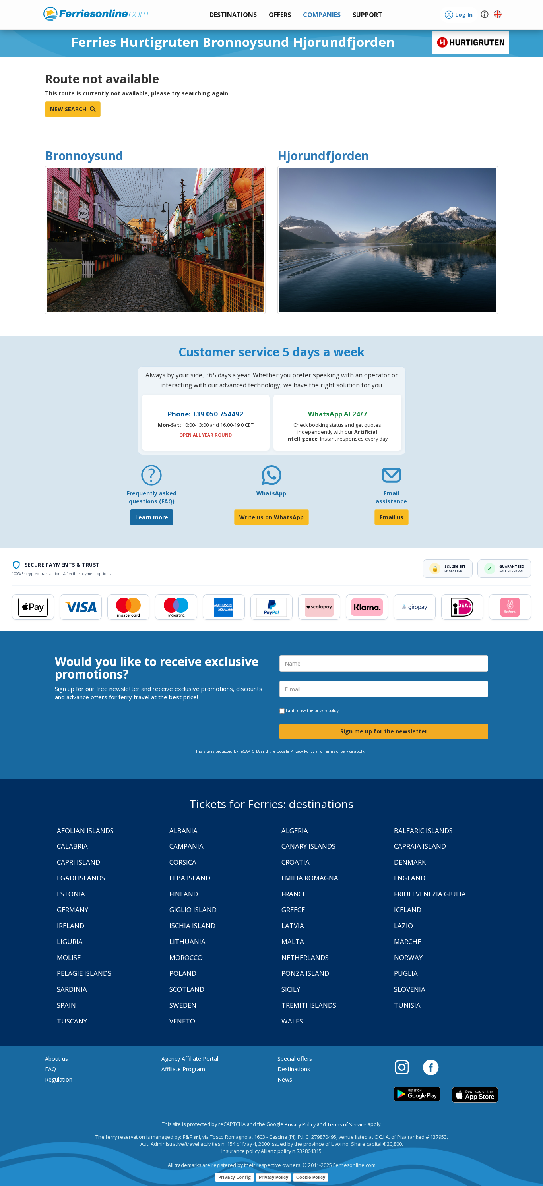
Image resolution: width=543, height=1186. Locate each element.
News (284, 1079)
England (409, 877)
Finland (183, 893)
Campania (186, 846)
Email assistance (391, 497)
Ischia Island (192, 925)
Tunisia (407, 1005)
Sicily (290, 989)
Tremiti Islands (308, 1005)
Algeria (294, 830)
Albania (183, 830)
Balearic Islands (423, 830)
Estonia (71, 893)
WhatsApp (271, 493)
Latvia (292, 925)
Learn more (151, 517)
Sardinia (72, 989)
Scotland (186, 989)
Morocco (186, 957)
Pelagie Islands (84, 973)
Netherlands (305, 957)
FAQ (50, 1069)
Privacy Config (234, 1177)
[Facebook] (430, 1067)
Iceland (407, 909)
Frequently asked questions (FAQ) (151, 497)
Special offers (294, 1058)
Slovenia (409, 989)
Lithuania (187, 941)
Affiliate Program (183, 1069)
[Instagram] (406, 1067)
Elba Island (189, 877)
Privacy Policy (300, 1124)
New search (69, 109)
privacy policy (326, 710)
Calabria (72, 846)
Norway (408, 957)
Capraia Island (420, 846)
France (293, 893)
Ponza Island (305, 973)
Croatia (295, 862)
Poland (182, 973)
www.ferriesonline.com (95, 14)
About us (56, 1058)
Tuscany (72, 1020)
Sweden (182, 1005)
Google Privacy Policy (295, 751)
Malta (292, 941)
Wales (292, 1020)
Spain (66, 1005)
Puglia (406, 973)
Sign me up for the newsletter (383, 731)
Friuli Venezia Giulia (430, 893)
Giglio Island (193, 909)
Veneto (182, 1020)
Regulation (58, 1079)
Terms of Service (338, 751)
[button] (367, 15)
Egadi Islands (81, 877)
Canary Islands (308, 846)
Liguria (70, 941)
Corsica (182, 862)
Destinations (293, 1069)
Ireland (70, 925)
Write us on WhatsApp (271, 517)
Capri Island (78, 862)
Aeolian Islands (85, 830)
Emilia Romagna (309, 877)
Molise (69, 957)
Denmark (410, 862)
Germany (72, 909)
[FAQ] (151, 478)
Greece (293, 909)
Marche (407, 941)
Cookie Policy (310, 1177)
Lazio (403, 925)
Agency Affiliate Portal (189, 1058)
